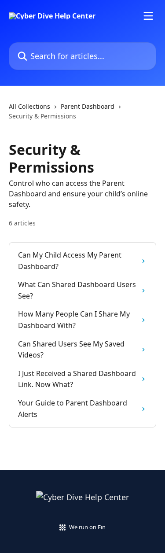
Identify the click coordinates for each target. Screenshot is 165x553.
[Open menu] (148, 16)
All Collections (29, 106)
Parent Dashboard (87, 106)
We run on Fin (87, 527)
